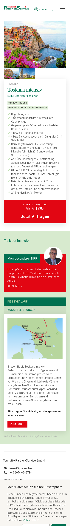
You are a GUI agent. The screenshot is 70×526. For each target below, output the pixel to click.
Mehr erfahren (31, 520)
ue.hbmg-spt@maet (21, 468)
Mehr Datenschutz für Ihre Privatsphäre (34, 487)
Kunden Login (47, 9)
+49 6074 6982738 (21, 472)
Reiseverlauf (17, 301)
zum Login (17, 424)
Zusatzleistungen (21, 309)
